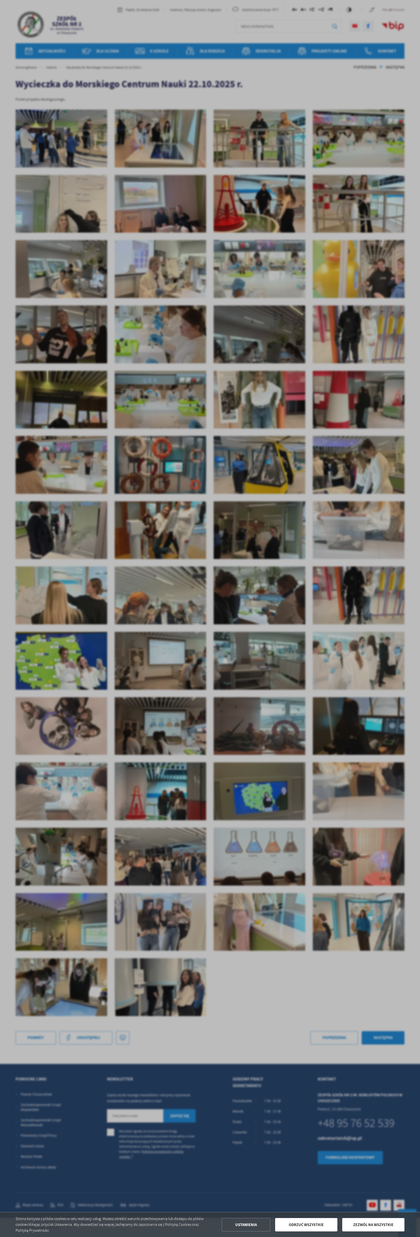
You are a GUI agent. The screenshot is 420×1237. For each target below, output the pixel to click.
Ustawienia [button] (246, 1224)
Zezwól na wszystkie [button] (373, 1224)
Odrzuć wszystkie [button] (306, 1224)
